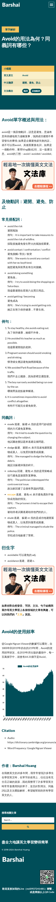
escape (11, 494)
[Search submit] (28, 827)
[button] (51, 5)
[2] (28, 189)
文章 (19, 614)
